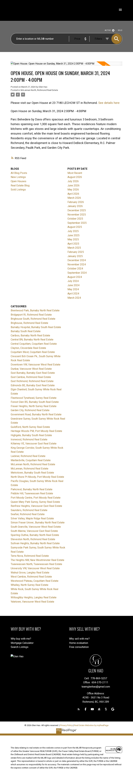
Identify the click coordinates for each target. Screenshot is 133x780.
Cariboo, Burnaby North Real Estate (30, 335)
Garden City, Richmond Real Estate (30, 410)
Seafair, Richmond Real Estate (28, 514)
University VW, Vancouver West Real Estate (35, 568)
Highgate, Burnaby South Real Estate (31, 435)
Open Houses (18, 181)
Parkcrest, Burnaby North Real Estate (31, 489)
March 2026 (74, 197)
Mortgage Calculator (22, 642)
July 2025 (73, 231)
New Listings (18, 177)
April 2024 (73, 293)
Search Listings (19, 647)
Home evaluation (78, 642)
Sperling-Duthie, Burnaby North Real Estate (35, 535)
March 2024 (74, 297)
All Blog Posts (19, 173)
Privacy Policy (66, 725)
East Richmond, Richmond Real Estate (32, 381)
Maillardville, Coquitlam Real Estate (31, 460)
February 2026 (75, 202)
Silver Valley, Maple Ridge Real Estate (32, 518)
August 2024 (74, 277)
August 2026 (74, 177)
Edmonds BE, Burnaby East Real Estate (33, 385)
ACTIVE (108, 30)
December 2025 (76, 210)
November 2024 (76, 264)
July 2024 (73, 281)
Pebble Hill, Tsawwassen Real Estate (32, 493)
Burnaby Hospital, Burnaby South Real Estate (36, 327)
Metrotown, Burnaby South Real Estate (32, 472)
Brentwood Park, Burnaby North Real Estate (35, 310)
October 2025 (75, 218)
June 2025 (73, 235)
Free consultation (79, 647)
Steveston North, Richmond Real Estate (33, 539)
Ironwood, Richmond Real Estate (29, 439)
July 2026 (73, 181)
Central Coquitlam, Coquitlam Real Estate (34, 343)
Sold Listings (18, 189)
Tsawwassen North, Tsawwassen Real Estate (36, 564)
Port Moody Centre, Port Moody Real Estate (35, 497)
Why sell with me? (79, 638)
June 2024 (73, 285)
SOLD (120, 30)
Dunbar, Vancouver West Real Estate (31, 368)
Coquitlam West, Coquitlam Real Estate (33, 352)
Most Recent (74, 173)
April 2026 (73, 193)
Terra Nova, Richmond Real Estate (30, 555)
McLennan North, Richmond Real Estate (39, 90)
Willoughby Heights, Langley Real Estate (33, 597)
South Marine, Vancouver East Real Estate (34, 531)
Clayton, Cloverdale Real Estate (28, 348)
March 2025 (74, 247)
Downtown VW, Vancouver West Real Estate (35, 364)
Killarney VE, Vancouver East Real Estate (33, 443)
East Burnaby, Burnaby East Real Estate (33, 372)
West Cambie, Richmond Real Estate (31, 576)
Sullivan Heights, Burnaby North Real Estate (35, 543)
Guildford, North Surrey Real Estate (30, 427)
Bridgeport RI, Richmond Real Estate (31, 314)
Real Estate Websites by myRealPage (91, 725)
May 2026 (73, 189)
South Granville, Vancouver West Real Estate (36, 526)
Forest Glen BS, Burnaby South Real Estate (35, 401)
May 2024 (73, 289)
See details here (109, 102)
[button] (78, 709)
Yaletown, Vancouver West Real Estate (32, 601)
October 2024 (75, 268)
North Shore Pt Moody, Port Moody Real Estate (37, 476)
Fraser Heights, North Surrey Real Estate (33, 406)
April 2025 (73, 243)
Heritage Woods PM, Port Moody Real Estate (36, 431)
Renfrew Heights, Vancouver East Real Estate (36, 505)
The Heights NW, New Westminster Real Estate (37, 560)
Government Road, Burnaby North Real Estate (36, 414)
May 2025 (73, 239)
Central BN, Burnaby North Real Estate (32, 339)
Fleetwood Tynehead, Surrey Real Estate (33, 397)
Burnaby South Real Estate (26, 331)
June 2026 (73, 185)
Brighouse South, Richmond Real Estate (33, 318)
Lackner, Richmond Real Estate (28, 456)
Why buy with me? (21, 638)
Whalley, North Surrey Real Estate (29, 584)
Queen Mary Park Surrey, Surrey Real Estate (35, 501)
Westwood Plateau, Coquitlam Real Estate (34, 580)
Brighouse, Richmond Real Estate (29, 323)
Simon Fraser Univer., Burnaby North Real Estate (38, 522)
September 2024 (77, 272)
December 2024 (76, 260)
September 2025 (77, 222)
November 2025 (76, 214)
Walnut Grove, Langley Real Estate (30, 572)
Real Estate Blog (20, 185)
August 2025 (74, 226)
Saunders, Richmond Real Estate (29, 510)
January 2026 (75, 206)
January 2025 (75, 256)
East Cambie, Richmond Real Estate (31, 377)
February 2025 (75, 252)
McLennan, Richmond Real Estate (29, 468)
